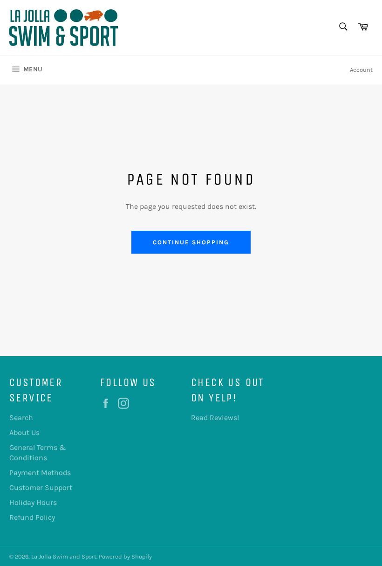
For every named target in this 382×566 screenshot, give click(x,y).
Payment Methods (40, 472)
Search (21, 417)
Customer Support (40, 487)
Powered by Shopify (125, 556)
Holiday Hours (33, 502)
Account (361, 69)
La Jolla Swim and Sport (63, 556)
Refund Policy (32, 517)
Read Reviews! (215, 417)
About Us (24, 432)
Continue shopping (191, 242)
